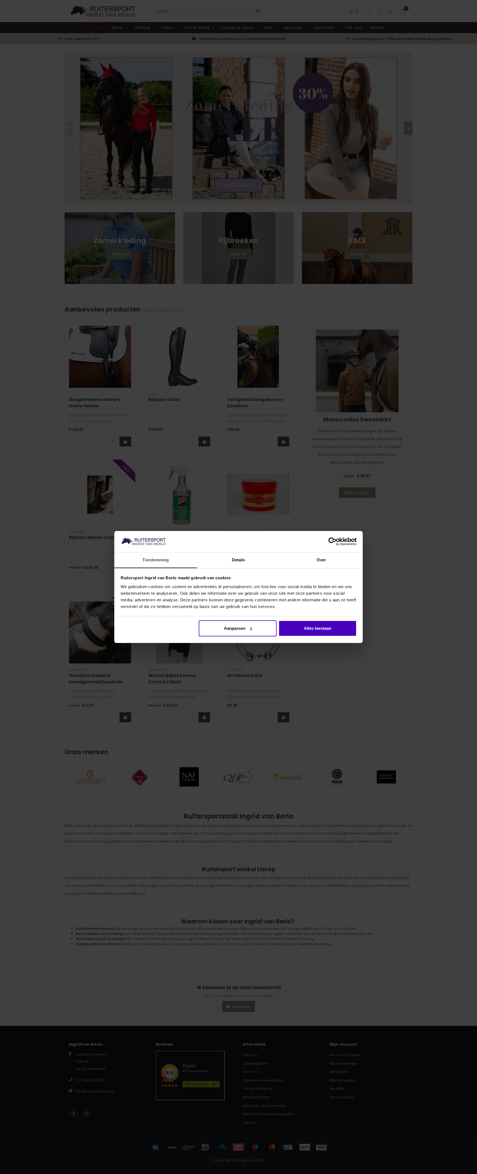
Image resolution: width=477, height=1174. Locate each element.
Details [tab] (238, 559)
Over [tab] (321, 559)
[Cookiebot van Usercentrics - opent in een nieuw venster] (332, 542)
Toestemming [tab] (155, 559)
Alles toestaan (317, 628)
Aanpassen (234, 628)
